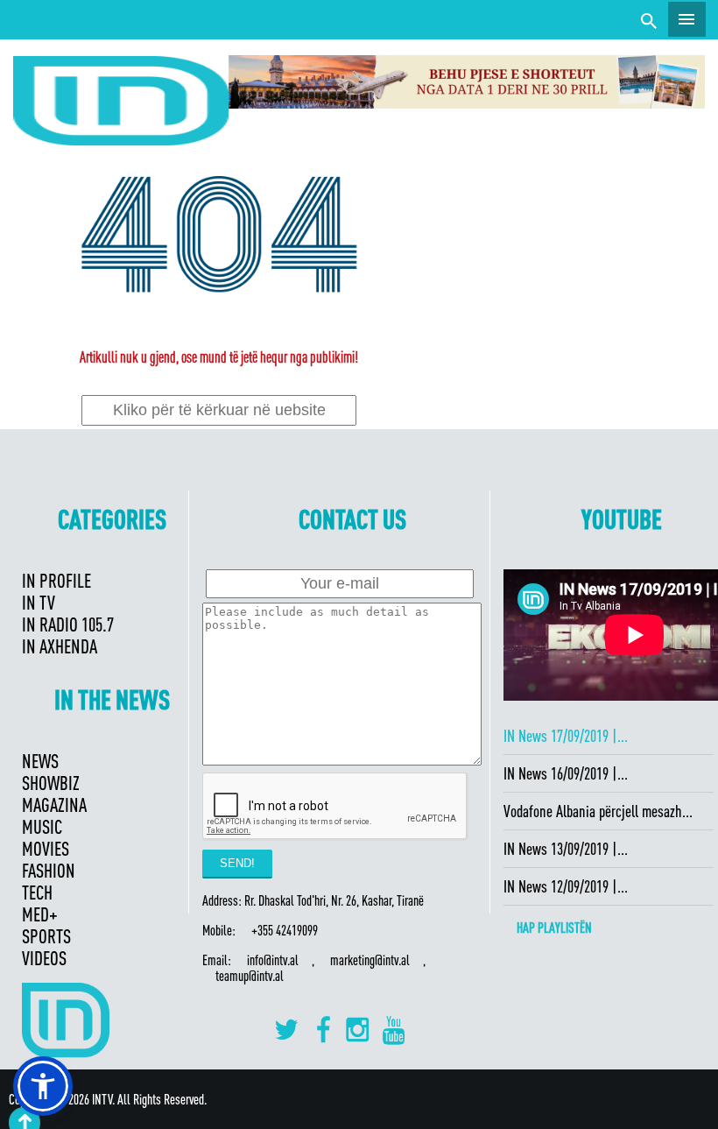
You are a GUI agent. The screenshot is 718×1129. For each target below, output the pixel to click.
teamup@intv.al (249, 976)
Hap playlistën (554, 927)
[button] (43, 1086)
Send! (237, 863)
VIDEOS (44, 958)
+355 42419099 (284, 930)
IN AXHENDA (59, 646)
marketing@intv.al (370, 960)
